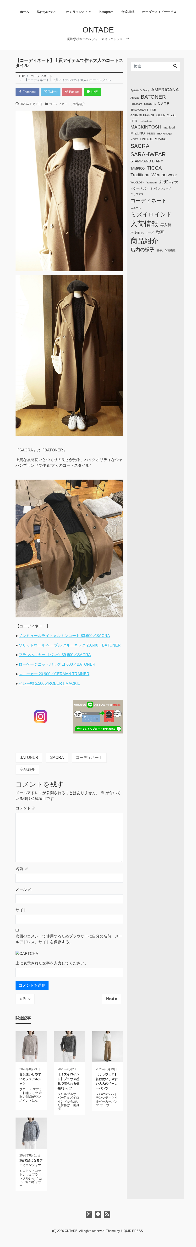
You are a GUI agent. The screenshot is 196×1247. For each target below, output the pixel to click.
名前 (22, 869)
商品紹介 (79, 104)
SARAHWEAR (148, 154)
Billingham (136, 103)
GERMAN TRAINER (142, 115)
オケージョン (139, 188)
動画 (160, 232)
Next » (111, 999)
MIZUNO (138, 133)
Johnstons (146, 121)
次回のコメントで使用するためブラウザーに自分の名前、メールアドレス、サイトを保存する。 (69, 939)
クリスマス (137, 194)
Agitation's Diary (140, 90)
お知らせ (168, 181)
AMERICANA (165, 89)
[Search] (175, 66)
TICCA (154, 168)
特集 (160, 250)
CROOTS (150, 103)
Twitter (52, 92)
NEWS (134, 139)
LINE (94, 92)
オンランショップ (160, 188)
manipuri (169, 127)
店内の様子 (142, 249)
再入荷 (165, 225)
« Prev (25, 999)
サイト (21, 910)
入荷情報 (144, 224)
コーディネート (60, 104)
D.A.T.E (163, 104)
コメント (26, 808)
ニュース (136, 207)
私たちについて (48, 12)
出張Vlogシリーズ (142, 233)
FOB (153, 109)
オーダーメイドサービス (159, 12)
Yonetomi (152, 182)
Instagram (106, 12)
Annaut (135, 97)
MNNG (151, 133)
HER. (134, 121)
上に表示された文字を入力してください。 (52, 963)
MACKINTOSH (146, 126)
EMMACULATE (139, 109)
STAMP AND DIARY (147, 161)
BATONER (29, 757)
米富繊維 (170, 250)
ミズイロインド (151, 214)
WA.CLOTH (137, 182)
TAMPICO (138, 168)
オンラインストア (78, 12)
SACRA (57, 757)
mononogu (164, 133)
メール (24, 889)
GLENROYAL (166, 115)
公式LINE (128, 12)
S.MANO (160, 139)
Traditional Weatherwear (154, 174)
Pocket (73, 92)
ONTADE (98, 30)
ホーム (24, 12)
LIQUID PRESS (132, 1231)
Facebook (29, 92)
